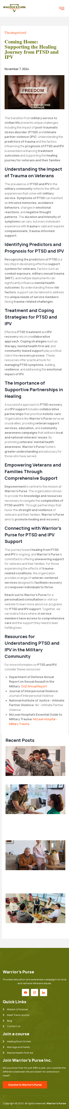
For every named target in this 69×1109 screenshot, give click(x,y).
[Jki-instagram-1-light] (34, 992)
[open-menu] (61, 8)
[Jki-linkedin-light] (43, 992)
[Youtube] (25, 992)
